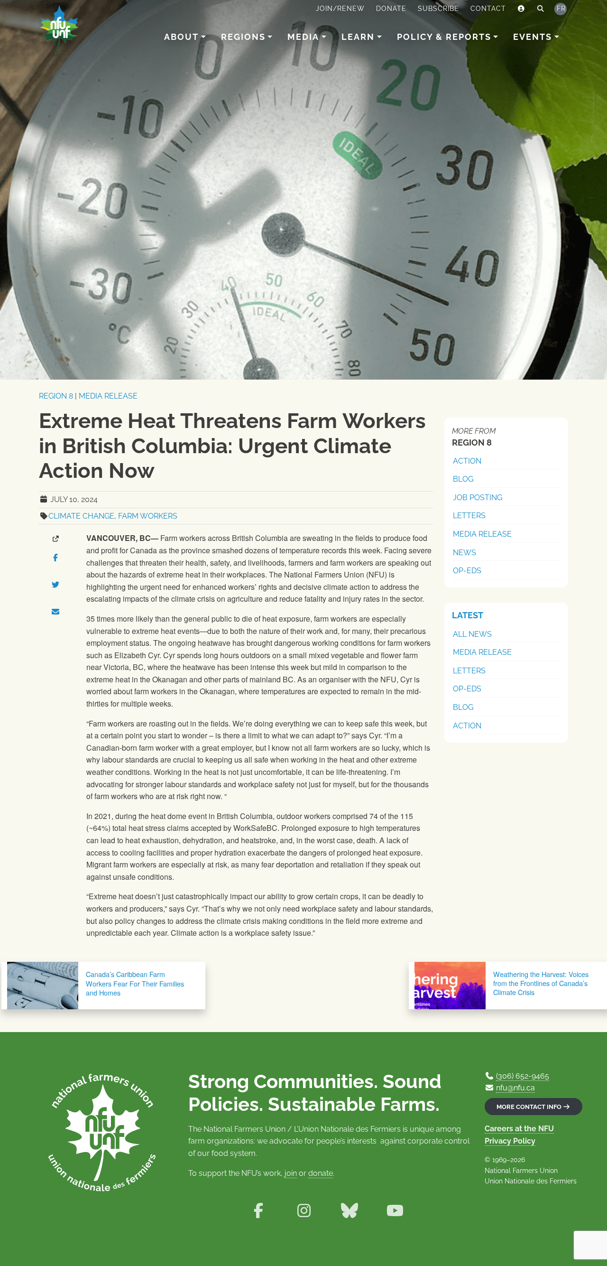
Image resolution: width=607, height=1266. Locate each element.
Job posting (477, 497)
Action (467, 460)
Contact (488, 8)
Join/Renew (340, 8)
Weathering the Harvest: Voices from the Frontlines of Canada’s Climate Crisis (541, 983)
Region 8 (56, 395)
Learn (358, 37)
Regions (243, 37)
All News (472, 634)
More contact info (530, 1106)
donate (320, 1173)
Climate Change (81, 516)
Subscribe (438, 8)
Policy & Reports (444, 37)
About (181, 37)
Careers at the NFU (519, 1128)
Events (532, 37)
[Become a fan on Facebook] (258, 1210)
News (464, 552)
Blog (463, 479)
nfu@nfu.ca (515, 1087)
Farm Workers (147, 516)
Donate (391, 8)
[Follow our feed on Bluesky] (349, 1210)
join (291, 1173)
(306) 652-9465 (522, 1075)
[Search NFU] (541, 9)
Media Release (108, 395)
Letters (469, 515)
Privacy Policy (510, 1140)
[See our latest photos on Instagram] (304, 1210)
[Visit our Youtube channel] (395, 1210)
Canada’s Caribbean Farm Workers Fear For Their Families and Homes (135, 983)
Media (303, 37)
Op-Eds (467, 570)
